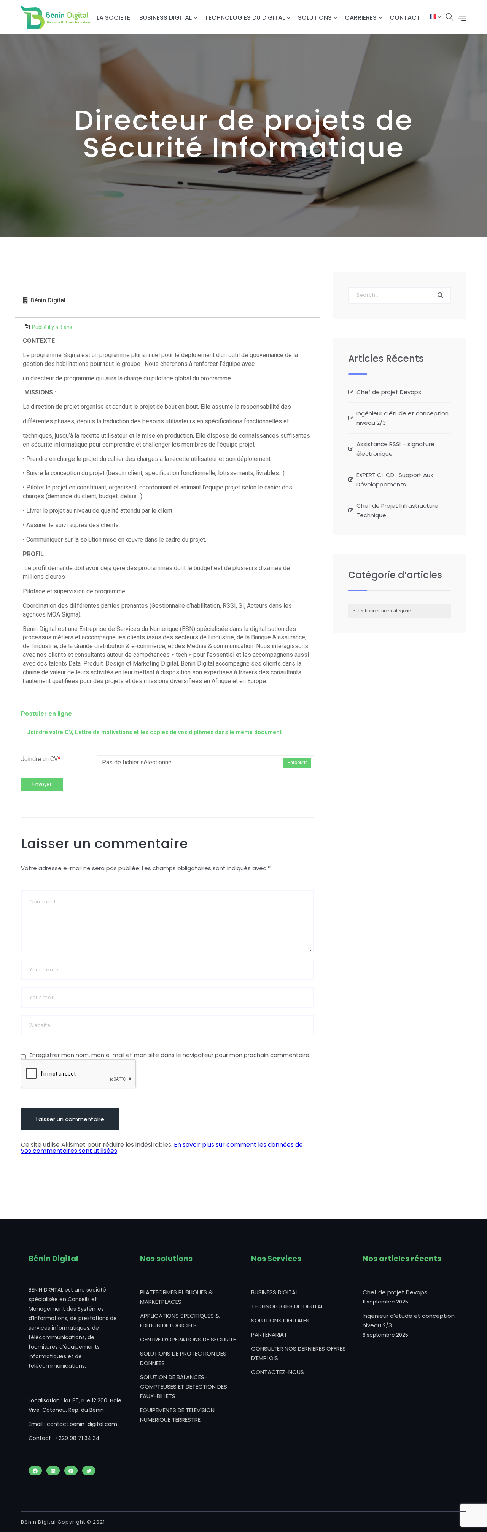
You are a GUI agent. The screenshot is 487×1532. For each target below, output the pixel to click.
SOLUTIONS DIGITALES (280, 1320)
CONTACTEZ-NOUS (277, 1372)
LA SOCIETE (113, 17)
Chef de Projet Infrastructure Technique (397, 510)
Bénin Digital (47, 300)
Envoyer (42, 784)
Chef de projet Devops (388, 392)
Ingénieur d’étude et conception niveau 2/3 (402, 418)
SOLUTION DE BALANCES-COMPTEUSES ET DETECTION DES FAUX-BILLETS (183, 1386)
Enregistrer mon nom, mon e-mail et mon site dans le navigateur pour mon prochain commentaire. (170, 1055)
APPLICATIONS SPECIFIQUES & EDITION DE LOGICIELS (180, 1320)
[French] (433, 17)
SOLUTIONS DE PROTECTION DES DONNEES (183, 1358)
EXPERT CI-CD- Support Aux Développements (394, 479)
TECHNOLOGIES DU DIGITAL (245, 17)
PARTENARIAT (269, 1334)
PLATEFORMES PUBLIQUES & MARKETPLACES (176, 1297)
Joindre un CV (40, 759)
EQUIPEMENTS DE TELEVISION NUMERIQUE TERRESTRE (177, 1415)
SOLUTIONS (315, 17)
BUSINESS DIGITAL (165, 17)
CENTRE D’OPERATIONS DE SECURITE (188, 1339)
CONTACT (405, 17)
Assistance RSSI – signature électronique (395, 449)
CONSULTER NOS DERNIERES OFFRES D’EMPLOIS (298, 1353)
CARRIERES (361, 17)
